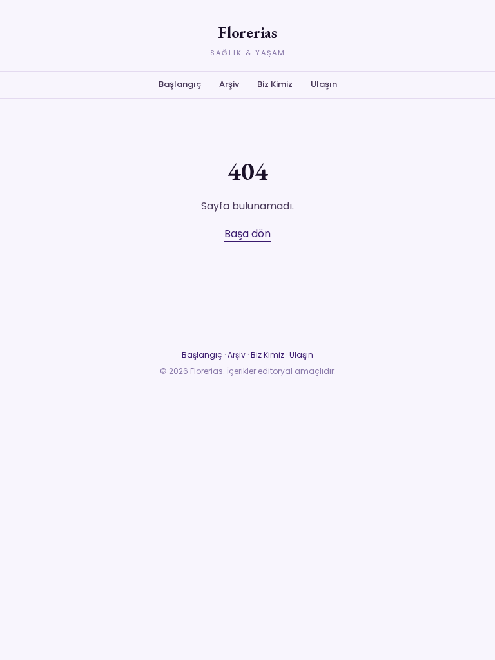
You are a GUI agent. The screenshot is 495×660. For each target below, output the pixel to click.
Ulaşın (324, 84)
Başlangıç (180, 84)
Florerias (247, 33)
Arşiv (229, 84)
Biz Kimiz (275, 84)
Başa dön (247, 233)
